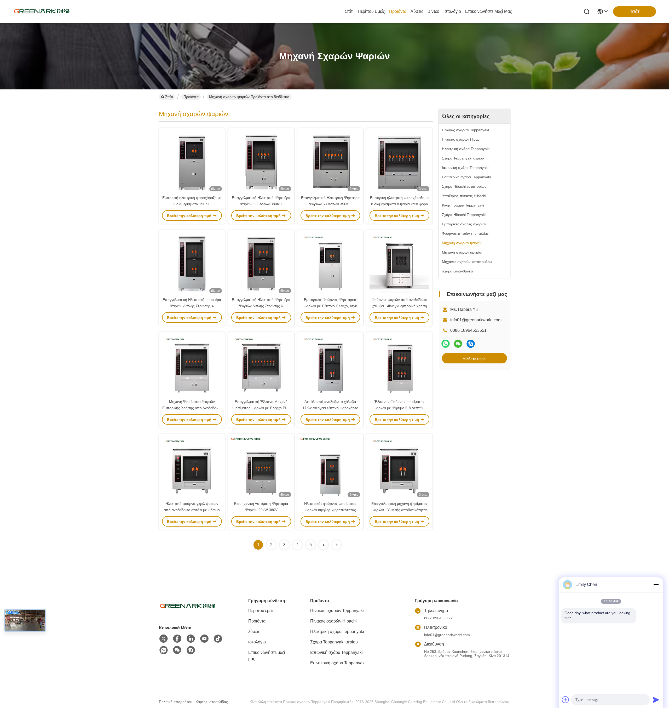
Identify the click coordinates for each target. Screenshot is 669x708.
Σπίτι (349, 11)
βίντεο (433, 11)
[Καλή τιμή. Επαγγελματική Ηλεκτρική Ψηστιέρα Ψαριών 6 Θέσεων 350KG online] (330, 161)
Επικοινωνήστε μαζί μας (488, 11)
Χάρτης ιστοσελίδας (211, 702)
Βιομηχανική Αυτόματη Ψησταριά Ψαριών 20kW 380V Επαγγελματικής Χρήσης (261, 509)
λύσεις (417, 11)
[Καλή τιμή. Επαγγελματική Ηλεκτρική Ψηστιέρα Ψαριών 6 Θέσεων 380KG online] (261, 161)
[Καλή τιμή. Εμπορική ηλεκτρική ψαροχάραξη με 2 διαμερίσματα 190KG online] (192, 161)
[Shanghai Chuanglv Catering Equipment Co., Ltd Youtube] (204, 639)
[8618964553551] (163, 650)
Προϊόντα (397, 11)
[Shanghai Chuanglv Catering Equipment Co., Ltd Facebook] (177, 639)
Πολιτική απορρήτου (175, 702)
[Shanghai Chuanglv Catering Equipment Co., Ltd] (42, 11)
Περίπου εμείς (371, 11)
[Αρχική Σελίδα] (187, 612)
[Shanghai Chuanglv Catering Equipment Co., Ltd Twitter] (163, 639)
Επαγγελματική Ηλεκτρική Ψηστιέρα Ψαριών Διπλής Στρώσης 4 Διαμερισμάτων (192, 306)
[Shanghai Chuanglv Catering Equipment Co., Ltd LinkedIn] (190, 639)
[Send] (656, 699)
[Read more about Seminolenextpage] (323, 545)
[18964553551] (470, 344)
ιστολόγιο (452, 11)
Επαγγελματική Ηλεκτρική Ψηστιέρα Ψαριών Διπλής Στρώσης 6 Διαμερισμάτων (261, 306)
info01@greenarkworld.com (475, 320)
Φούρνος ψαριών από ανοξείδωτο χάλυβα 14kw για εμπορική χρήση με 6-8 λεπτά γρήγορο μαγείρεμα (399, 306)
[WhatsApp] (445, 344)
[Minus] (656, 584)
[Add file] (565, 699)
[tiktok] (218, 639)
